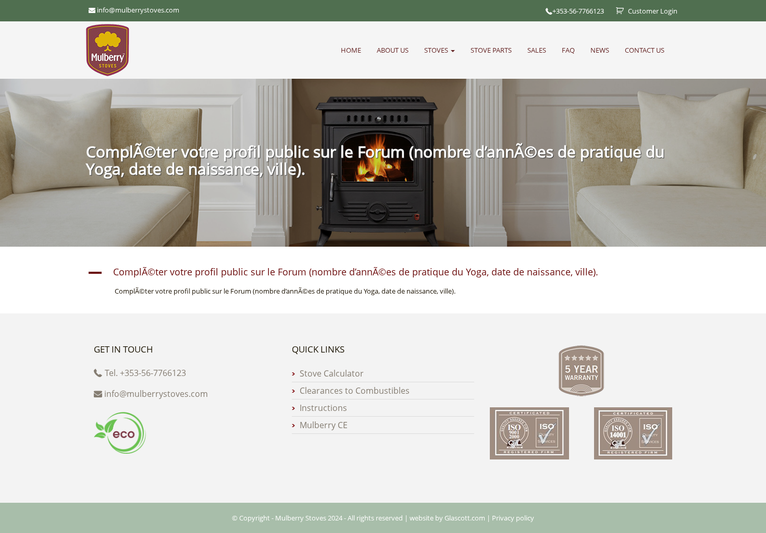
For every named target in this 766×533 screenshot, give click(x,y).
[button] (383, 272)
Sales (536, 50)
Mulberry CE (324, 425)
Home (351, 50)
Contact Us (644, 50)
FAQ (568, 50)
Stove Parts (491, 50)
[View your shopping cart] (616, 11)
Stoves (437, 50)
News (599, 50)
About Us (393, 50)
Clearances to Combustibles (355, 390)
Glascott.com (464, 518)
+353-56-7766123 (578, 11)
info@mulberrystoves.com (156, 393)
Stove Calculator (332, 373)
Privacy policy (513, 518)
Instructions (323, 408)
